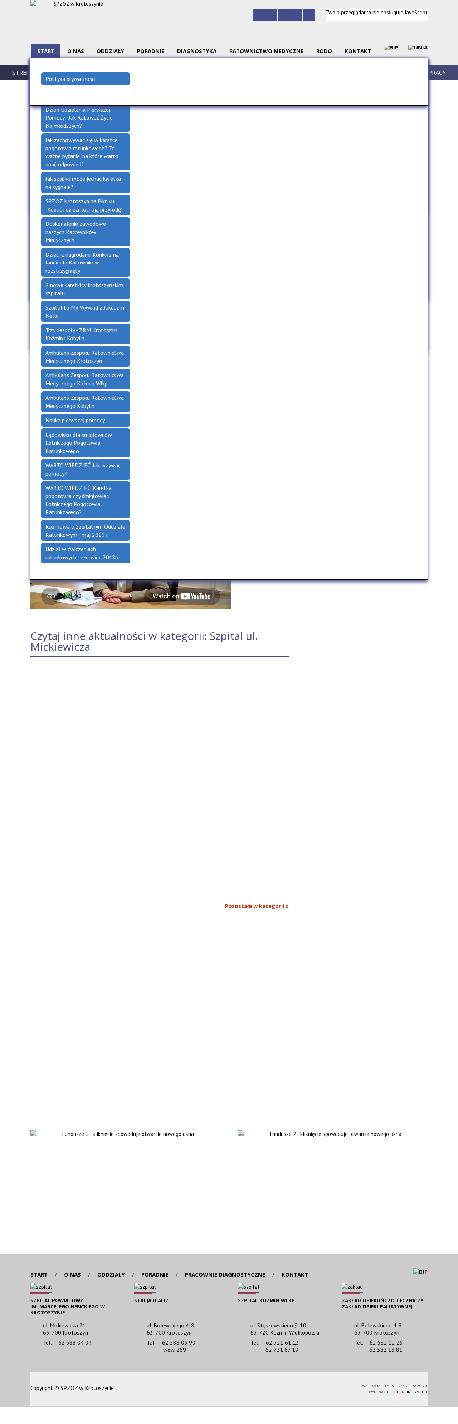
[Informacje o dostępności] (271, 15)
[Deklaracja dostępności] (284, 15)
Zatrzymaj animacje (259, 15)
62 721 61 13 (282, 1342)
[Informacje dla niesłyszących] (296, 15)
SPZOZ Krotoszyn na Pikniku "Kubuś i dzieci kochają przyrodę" (84, 205)
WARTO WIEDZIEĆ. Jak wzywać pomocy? (83, 469)
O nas (72, 1274)
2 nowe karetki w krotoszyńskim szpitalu (84, 289)
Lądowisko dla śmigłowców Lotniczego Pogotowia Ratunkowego (78, 443)
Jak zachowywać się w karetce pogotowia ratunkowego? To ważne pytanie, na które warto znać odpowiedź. (81, 152)
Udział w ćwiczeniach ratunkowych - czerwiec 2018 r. (82, 553)
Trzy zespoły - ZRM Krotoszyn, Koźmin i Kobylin (82, 334)
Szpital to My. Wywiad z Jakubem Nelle (84, 311)
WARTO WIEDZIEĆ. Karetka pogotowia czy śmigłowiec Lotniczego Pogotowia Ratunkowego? (78, 500)
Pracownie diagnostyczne (225, 1274)
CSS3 (308, 1388)
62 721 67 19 (281, 1349)
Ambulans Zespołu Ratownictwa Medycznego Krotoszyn (84, 356)
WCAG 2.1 (331, 1387)
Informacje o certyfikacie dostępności (230, 1389)
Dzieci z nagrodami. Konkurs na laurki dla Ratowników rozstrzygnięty (82, 262)
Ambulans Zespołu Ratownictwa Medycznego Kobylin (84, 401)
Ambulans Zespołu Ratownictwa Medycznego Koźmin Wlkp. (84, 379)
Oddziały (111, 1274)
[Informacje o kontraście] (309, 15)
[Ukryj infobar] (453, 1415)
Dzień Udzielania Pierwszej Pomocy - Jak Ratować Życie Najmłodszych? (79, 117)
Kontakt (295, 1274)
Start (39, 1274)
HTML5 (298, 1388)
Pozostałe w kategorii (254, 905)
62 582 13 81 (386, 1349)
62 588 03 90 (178, 1342)
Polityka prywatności (70, 78)
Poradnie (155, 1274)
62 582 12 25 (386, 1342)
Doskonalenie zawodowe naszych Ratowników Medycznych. (75, 231)
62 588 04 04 (75, 1342)
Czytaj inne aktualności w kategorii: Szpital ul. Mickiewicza (144, 641)
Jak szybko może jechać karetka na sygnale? (83, 182)
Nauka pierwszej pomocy (75, 420)
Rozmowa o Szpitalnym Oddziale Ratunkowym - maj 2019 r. (85, 530)
